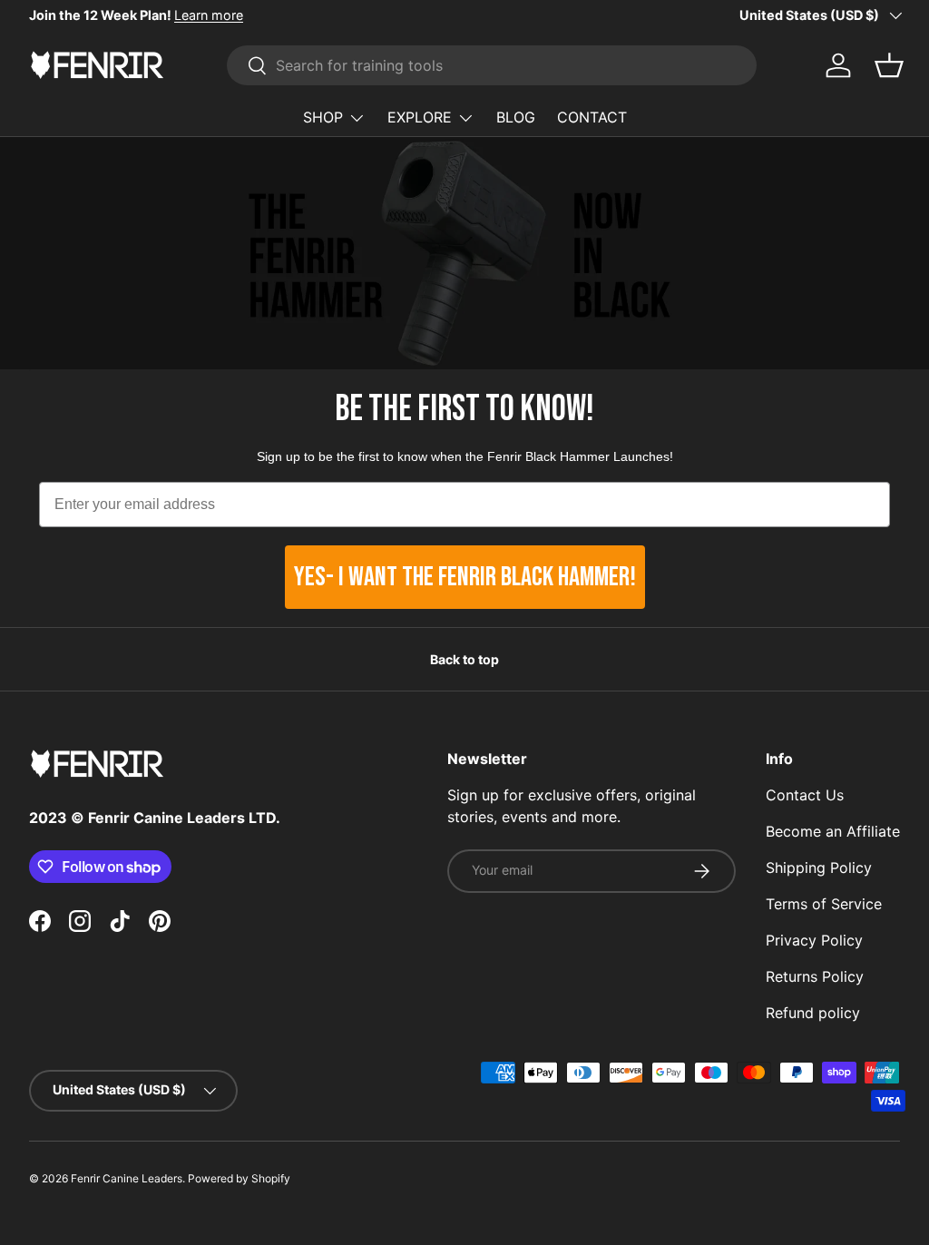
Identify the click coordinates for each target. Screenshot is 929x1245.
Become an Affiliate (833, 831)
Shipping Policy (819, 867)
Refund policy (813, 1013)
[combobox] (492, 65)
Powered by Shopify (239, 1178)
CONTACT (592, 117)
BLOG (515, 117)
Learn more (208, 15)
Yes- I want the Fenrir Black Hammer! (465, 577)
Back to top (464, 659)
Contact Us (805, 795)
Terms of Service (824, 904)
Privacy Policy (814, 940)
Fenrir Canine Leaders (126, 1178)
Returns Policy (815, 976)
